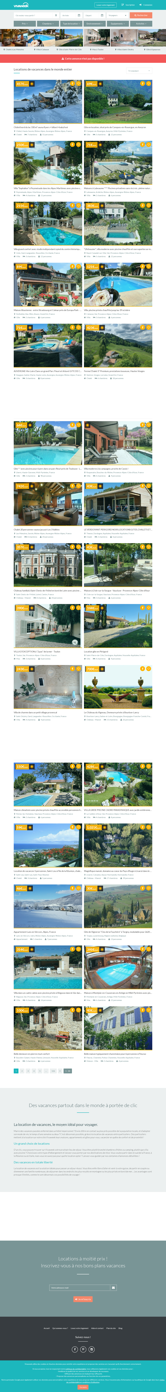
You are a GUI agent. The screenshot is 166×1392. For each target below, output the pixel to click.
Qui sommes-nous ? (60, 1328)
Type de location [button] (71, 23)
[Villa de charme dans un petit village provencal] (124, 37)
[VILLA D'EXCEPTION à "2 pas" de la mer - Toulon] (97, 37)
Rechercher (142, 15)
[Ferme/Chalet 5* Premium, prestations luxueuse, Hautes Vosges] (118, 345)
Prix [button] (24, 23)
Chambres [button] (47, 23)
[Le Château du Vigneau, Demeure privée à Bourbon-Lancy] (118, 687)
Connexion (147, 5)
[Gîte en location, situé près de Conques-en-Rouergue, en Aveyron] (118, 101)
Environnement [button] (94, 23)
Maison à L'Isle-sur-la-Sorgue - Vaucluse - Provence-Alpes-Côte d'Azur (117, 590)
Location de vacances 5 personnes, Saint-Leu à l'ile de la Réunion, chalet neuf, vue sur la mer (57, 871)
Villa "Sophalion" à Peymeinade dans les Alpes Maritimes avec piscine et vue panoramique (55, 188)
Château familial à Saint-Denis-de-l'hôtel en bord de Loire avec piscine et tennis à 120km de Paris (59, 590)
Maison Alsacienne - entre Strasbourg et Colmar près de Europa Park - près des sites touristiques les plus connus (66, 310)
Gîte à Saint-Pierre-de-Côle (70, 49)
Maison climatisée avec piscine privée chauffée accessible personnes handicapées (52, 810)
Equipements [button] (117, 23)
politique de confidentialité (76, 1369)
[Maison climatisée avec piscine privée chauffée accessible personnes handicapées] (48, 784)
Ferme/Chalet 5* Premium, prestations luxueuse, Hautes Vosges (114, 371)
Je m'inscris (84, 1299)
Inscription (130, 5)
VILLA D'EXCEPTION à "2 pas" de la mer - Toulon (37, 651)
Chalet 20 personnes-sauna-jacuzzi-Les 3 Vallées (37, 529)
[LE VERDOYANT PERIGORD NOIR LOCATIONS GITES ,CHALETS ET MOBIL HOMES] (118, 504)
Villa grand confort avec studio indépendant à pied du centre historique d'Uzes (50, 249)
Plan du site (111, 1328)
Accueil (47, 1328)
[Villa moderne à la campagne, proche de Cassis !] (118, 443)
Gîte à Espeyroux (153, 49)
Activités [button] (140, 23)
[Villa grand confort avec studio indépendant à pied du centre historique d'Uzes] (48, 223)
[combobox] (118, 15)
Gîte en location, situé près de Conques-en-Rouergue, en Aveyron (115, 127)
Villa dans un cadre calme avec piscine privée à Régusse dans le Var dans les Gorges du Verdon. (58, 993)
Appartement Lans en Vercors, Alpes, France (35, 932)
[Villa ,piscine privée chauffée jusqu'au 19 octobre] (41, 37)
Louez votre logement (105, 5)
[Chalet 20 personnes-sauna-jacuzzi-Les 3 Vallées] (14, 37)
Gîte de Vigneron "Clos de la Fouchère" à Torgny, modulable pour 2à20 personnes (122, 932)
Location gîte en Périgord (96, 651)
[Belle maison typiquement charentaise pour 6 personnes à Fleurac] (118, 1028)
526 (53, 1071)
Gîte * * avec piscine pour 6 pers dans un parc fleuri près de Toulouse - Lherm (49, 468)
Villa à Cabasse (42, 49)
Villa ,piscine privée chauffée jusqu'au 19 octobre (107, 310)
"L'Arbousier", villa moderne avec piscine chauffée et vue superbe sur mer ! (119, 249)
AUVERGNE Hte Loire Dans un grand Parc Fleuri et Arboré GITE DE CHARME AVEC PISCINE (58, 371)
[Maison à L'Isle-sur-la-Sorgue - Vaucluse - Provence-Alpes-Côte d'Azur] (118, 565)
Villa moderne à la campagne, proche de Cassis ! (106, 468)
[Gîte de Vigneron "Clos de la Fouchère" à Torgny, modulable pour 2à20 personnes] (118, 906)
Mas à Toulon (97, 49)
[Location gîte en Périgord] (69, 37)
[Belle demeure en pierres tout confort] (48, 1028)
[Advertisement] (83, 400)
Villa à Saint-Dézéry (125, 49)
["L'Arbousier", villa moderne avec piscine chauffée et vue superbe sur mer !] (118, 223)
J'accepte (83, 1387)
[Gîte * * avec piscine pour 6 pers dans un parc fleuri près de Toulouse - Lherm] (48, 443)
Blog (120, 1328)
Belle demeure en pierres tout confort (32, 1054)
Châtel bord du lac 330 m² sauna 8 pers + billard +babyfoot (41, 127)
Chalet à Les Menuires (14, 49)
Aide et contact (97, 1328)
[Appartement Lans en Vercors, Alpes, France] (48, 906)
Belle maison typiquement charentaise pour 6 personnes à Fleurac (115, 1054)
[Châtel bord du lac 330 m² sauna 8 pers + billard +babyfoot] (48, 101)
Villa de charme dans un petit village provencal (35, 712)
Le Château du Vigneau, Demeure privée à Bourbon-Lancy (111, 712)
